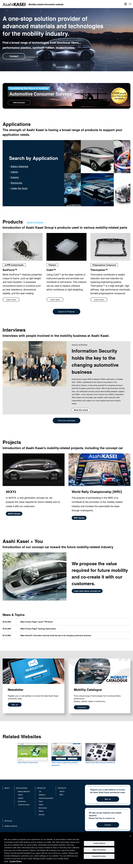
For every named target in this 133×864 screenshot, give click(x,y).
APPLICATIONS (21, 788)
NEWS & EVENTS (10, 826)
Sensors (42, 814)
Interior (14, 171)
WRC (61, 795)
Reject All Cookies (99, 850)
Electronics (16, 182)
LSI (40, 791)
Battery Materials (19, 166)
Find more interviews (66, 420)
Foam (41, 801)
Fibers (41, 804)
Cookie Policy (15, 861)
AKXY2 (62, 791)
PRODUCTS (41, 788)
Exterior (15, 177)
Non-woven (43, 808)
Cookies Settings (99, 843)
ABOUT (7, 788)
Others (41, 811)
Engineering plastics (46, 798)
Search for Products (35, 222)
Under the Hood (19, 188)
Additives (42, 795)
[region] (66, 848)
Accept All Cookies (99, 856)
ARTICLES (8, 821)
